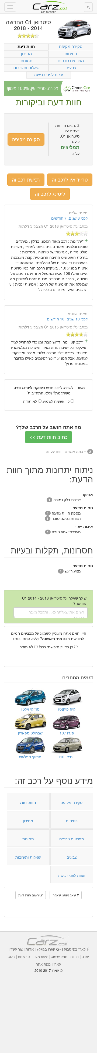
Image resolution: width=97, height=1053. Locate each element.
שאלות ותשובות (26, 67)
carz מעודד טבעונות (33, 956)
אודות (30, 949)
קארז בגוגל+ (46, 949)
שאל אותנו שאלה (65, 895)
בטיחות (70, 53)
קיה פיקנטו (66, 709)
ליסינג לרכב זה (50, 193)
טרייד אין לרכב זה (70, 179)
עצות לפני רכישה (48, 74)
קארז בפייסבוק (75, 949)
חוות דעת (26, 46)
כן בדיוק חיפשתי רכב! (56, 646)
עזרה (85, 956)
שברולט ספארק (30, 733)
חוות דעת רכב (48, 5)
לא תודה (30, 401)
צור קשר (17, 949)
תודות (74, 956)
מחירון (26, 53)
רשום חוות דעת (29, 895)
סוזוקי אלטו (30, 709)
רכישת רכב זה (26, 179)
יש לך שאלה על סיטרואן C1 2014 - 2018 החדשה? (55, 600)
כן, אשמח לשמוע (57, 401)
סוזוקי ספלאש (30, 756)
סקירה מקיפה (70, 46)
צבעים (70, 67)
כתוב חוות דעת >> (48, 436)
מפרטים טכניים (71, 60)
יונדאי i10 (67, 756)
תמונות (26, 60)
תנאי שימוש (59, 956)
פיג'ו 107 (67, 733)
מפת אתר (43, 964)
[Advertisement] (48, 1009)
